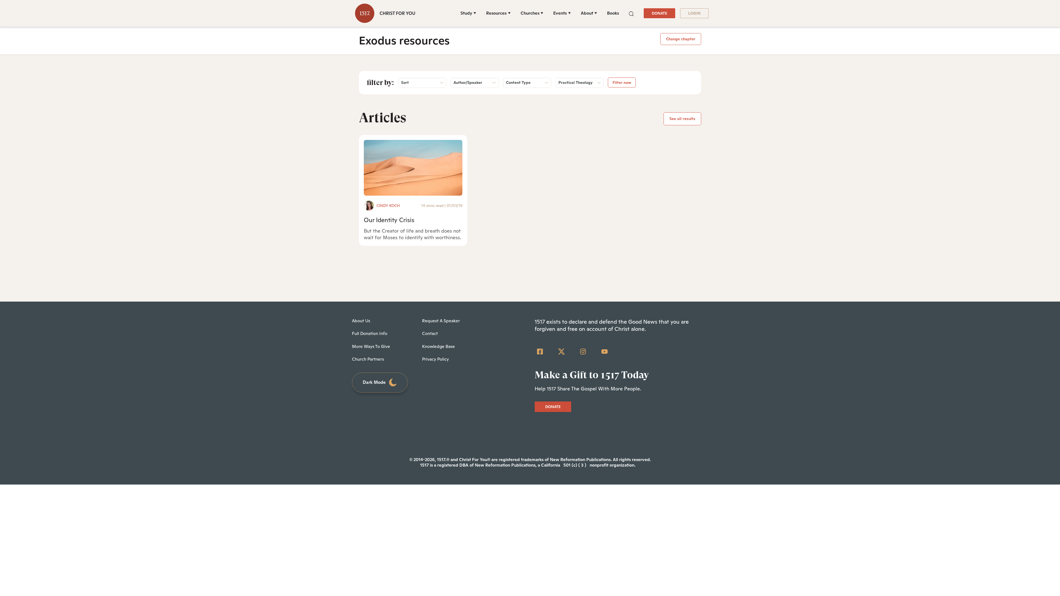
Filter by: (380, 82)
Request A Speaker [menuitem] (441, 321)
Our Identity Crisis (389, 220)
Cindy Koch (388, 205)
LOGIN (694, 13)
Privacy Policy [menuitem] (435, 359)
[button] (631, 13)
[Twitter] (561, 351)
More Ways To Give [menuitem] (371, 346)
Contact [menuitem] (430, 333)
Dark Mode (374, 382)
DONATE (659, 13)
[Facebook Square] (540, 351)
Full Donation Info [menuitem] (369, 333)
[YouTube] (604, 351)
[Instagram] (583, 351)
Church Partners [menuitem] (368, 359)
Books (613, 13)
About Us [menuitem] (361, 321)
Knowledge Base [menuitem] (438, 346)
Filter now (622, 82)
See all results (682, 118)
